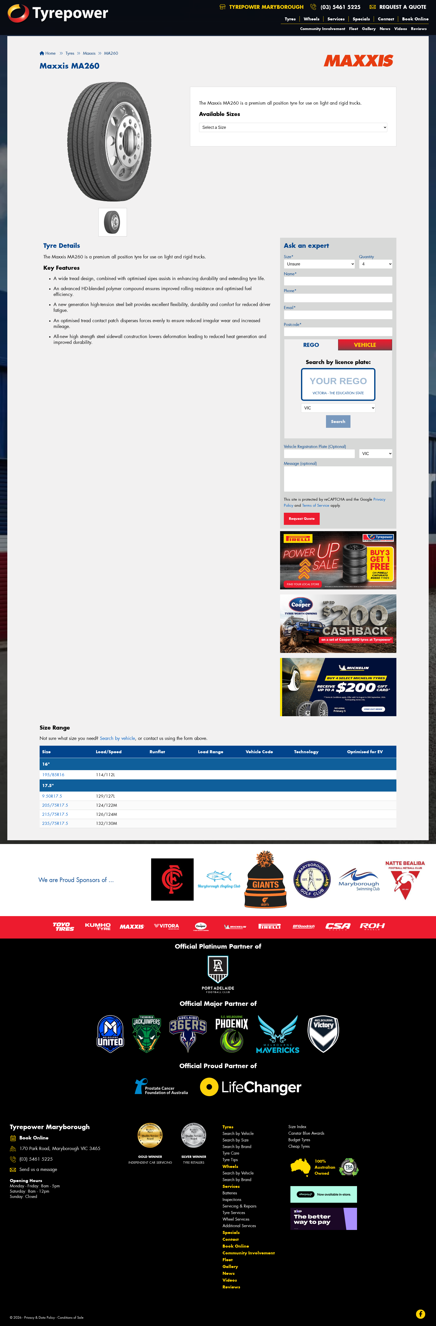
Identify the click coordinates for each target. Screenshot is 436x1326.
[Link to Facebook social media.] (420, 1314)
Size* (288, 256)
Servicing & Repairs (239, 1206)
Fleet (353, 28)
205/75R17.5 (55, 805)
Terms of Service (315, 505)
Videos (400, 28)
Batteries (230, 1193)
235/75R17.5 (55, 823)
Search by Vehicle (238, 1133)
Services (336, 19)
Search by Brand (237, 1146)
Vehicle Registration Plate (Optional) (315, 446)
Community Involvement (322, 28)
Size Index (297, 1126)
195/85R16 (53, 774)
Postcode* (293, 324)
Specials (361, 19)
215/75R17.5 (55, 814)
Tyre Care (231, 1153)
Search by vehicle (117, 738)
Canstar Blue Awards (306, 1133)
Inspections (232, 1199)
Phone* (290, 290)
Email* (290, 307)
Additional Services (239, 1225)
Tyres (290, 19)
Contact (386, 19)
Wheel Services (236, 1219)
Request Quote (302, 518)
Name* (290, 274)
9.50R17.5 (52, 796)
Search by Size (236, 1140)
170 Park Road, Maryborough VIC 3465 (59, 1149)
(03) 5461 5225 (341, 7)
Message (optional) (300, 463)
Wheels (311, 19)
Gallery (369, 28)
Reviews (419, 28)
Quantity (366, 256)
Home (50, 53)
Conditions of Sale (71, 1317)
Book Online (415, 19)
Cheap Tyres (299, 1146)
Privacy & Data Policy (39, 1317)
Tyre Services (234, 1212)
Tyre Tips (230, 1159)
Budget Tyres (299, 1139)
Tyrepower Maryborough (266, 7)
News (385, 28)
